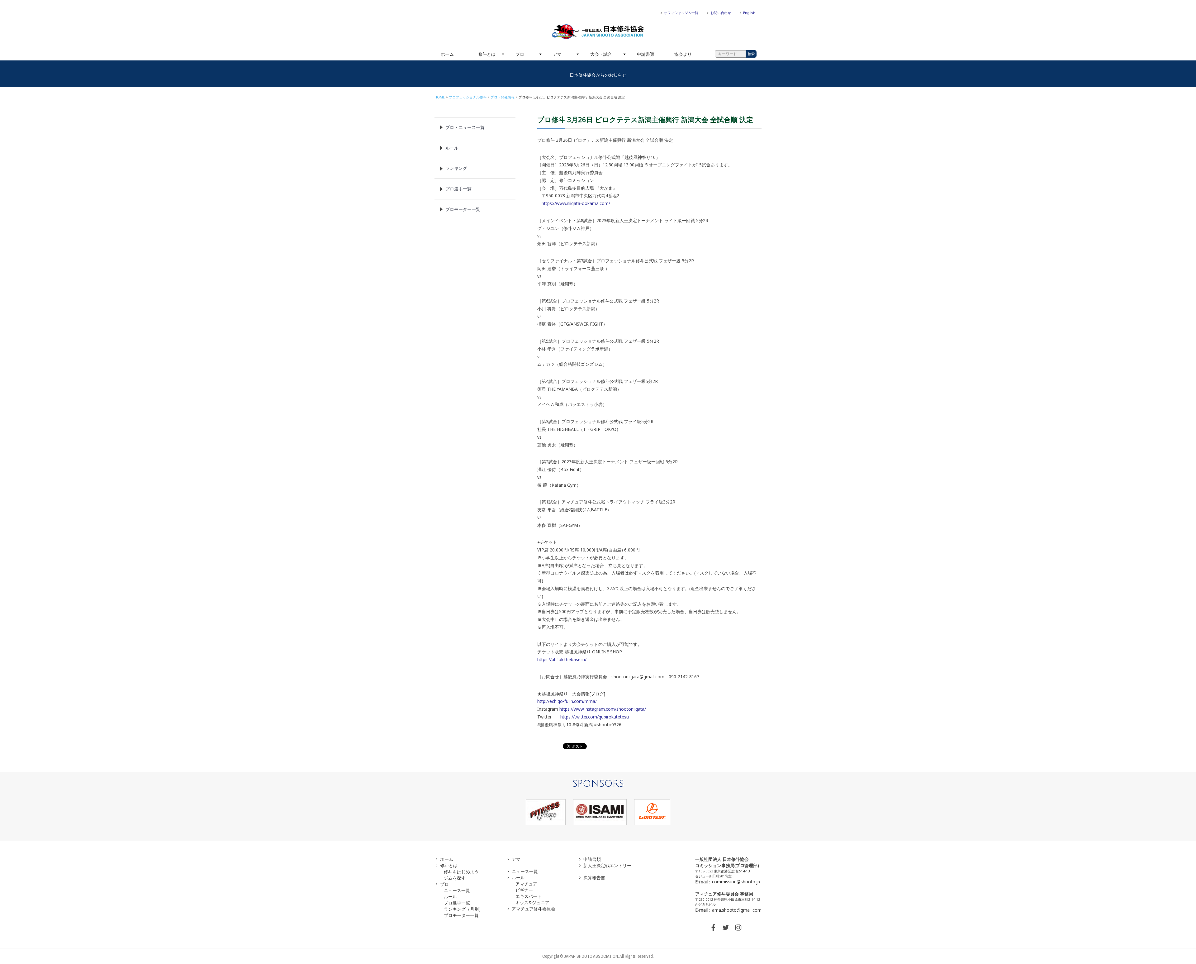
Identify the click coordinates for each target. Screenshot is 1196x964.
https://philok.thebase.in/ (561, 659)
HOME (439, 97)
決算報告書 (594, 877)
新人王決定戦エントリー (607, 865)
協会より (683, 54)
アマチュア (526, 884)
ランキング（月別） (463, 909)
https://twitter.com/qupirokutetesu (594, 717)
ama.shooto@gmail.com (737, 910)
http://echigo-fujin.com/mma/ (567, 701)
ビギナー (524, 890)
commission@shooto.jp (736, 882)
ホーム (447, 54)
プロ (519, 54)
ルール (451, 148)
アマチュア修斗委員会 (533, 909)
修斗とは (487, 54)
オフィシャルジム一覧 (681, 12)
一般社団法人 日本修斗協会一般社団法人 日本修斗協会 (598, 32)
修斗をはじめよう (461, 872)
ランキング (456, 168)
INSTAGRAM (738, 928)
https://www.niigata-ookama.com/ (576, 203)
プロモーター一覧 (462, 209)
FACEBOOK (713, 928)
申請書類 (645, 54)
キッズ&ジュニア (532, 902)
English (749, 12)
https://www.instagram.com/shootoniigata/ (602, 709)
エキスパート (528, 896)
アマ (557, 54)
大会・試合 (601, 54)
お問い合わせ (720, 12)
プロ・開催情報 (503, 97)
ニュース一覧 (457, 890)
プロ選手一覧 (458, 189)
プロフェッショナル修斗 (467, 97)
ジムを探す (455, 878)
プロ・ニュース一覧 (465, 127)
